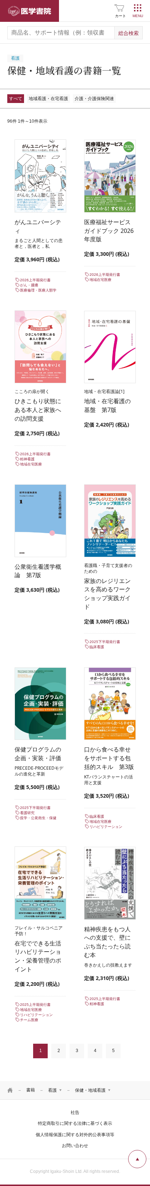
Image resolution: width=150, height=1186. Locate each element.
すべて (15, 98)
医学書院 (29, 11)
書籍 (30, 1089)
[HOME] (10, 1090)
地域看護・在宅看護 (48, 98)
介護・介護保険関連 (94, 98)
